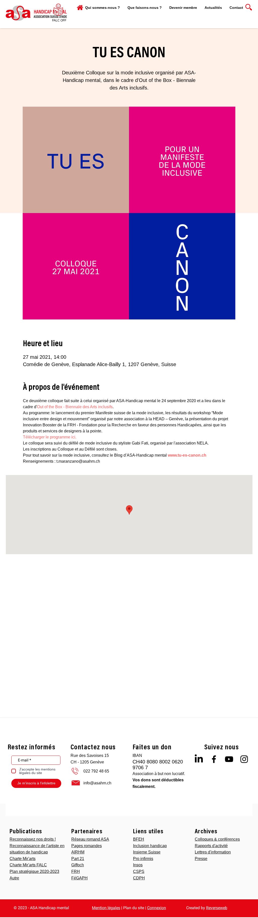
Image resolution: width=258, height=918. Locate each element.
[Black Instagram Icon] (244, 759)
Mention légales (106, 907)
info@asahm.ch (97, 783)
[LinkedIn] (199, 759)
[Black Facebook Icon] (214, 759)
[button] (145, 7)
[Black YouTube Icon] (229, 759)
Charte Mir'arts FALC (28, 865)
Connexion (156, 907)
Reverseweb (216, 907)
